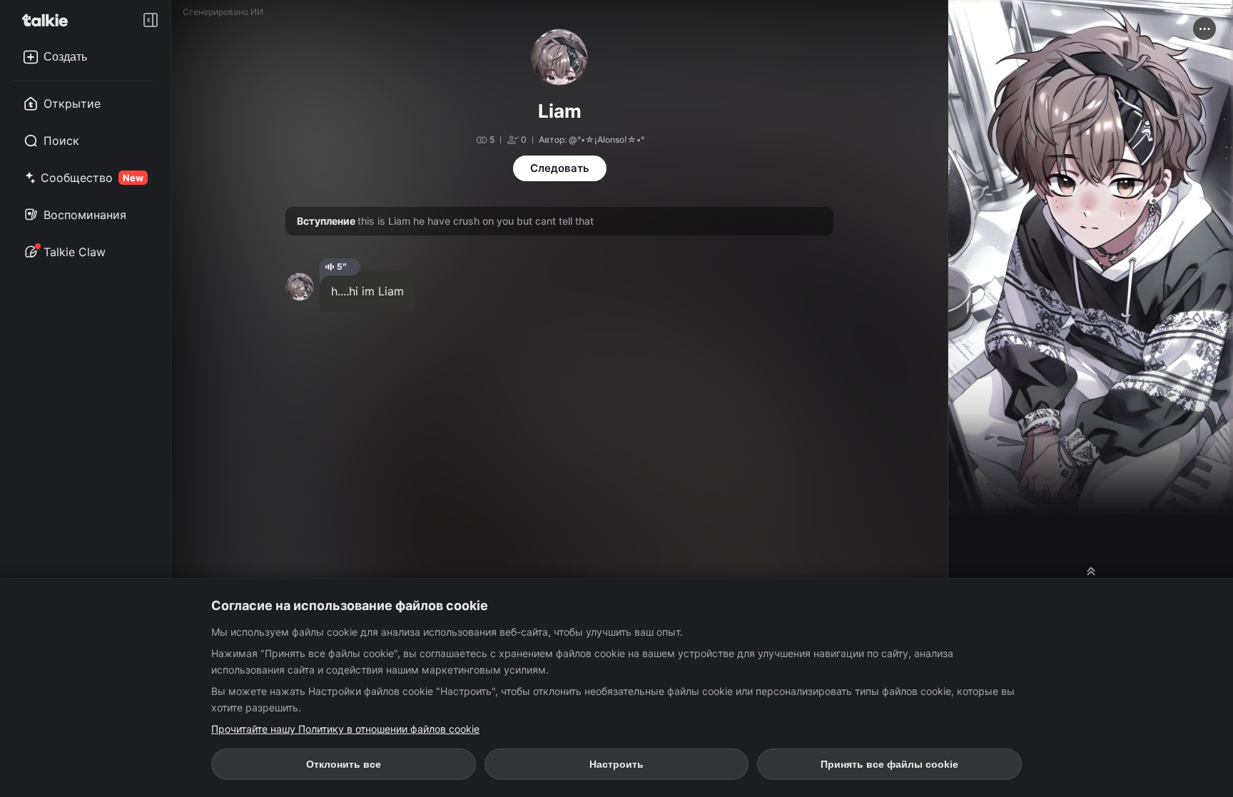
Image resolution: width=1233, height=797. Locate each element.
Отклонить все (343, 764)
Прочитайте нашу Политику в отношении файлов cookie (345, 729)
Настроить (616, 764)
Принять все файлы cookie (889, 764)
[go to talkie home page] (49, 20)
